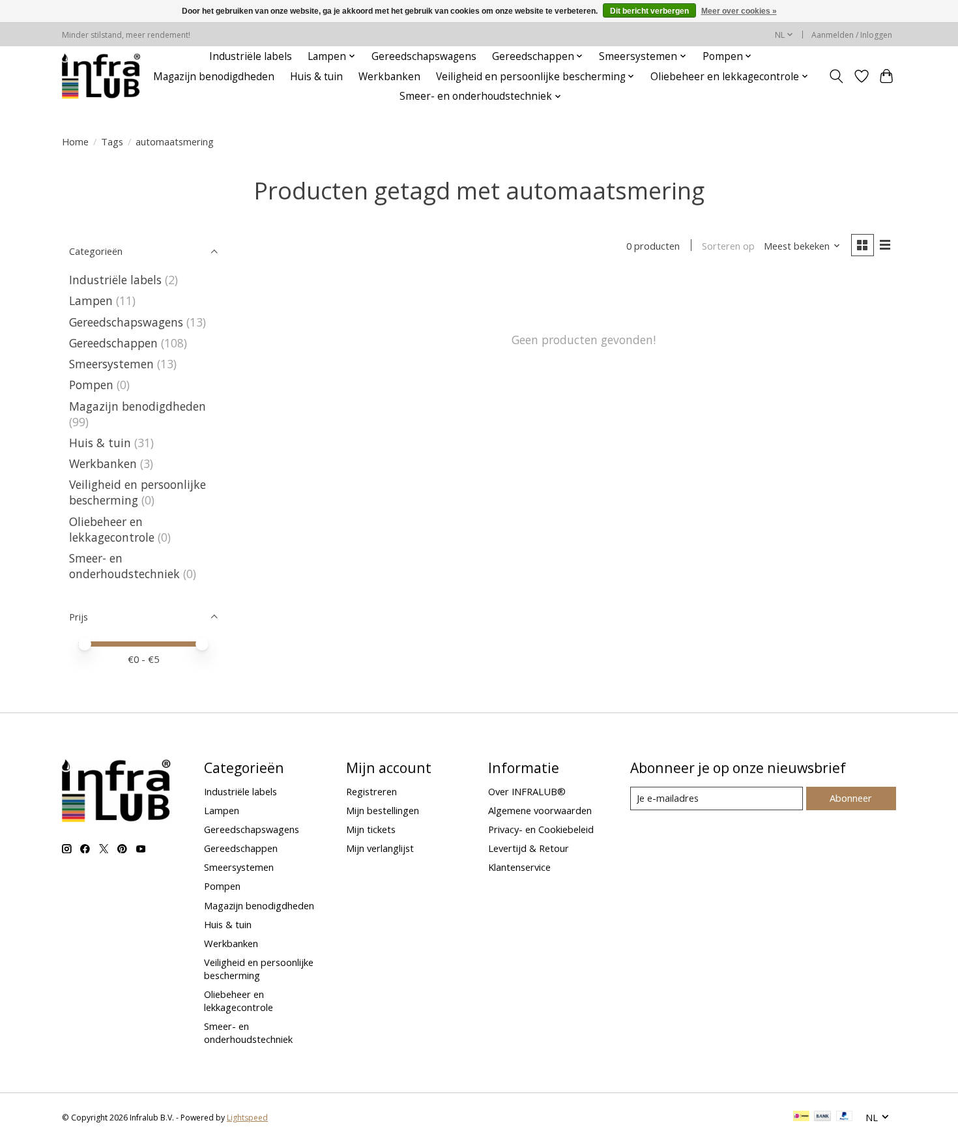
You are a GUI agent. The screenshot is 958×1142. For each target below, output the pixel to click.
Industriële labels (250, 56)
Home (75, 141)
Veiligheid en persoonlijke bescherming (137, 492)
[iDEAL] (801, 1117)
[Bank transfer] (822, 1117)
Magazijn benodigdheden (213, 76)
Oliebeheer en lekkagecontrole (111, 529)
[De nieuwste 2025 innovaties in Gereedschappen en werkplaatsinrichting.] (101, 76)
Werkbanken (389, 76)
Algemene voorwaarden (540, 810)
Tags (112, 141)
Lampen (91, 300)
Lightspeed (247, 1117)
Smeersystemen (111, 364)
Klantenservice (519, 866)
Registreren (371, 791)
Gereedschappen (113, 343)
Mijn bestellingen (382, 810)
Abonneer (851, 797)
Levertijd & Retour (528, 848)
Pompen (91, 384)
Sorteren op (728, 245)
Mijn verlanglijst (380, 848)
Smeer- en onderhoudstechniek (124, 565)
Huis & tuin (316, 76)
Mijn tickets (371, 829)
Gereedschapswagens (423, 56)
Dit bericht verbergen (649, 11)
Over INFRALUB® (527, 791)
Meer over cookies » (739, 11)
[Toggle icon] (836, 76)
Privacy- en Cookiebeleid (541, 829)
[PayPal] (844, 1117)
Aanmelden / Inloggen (851, 34)
